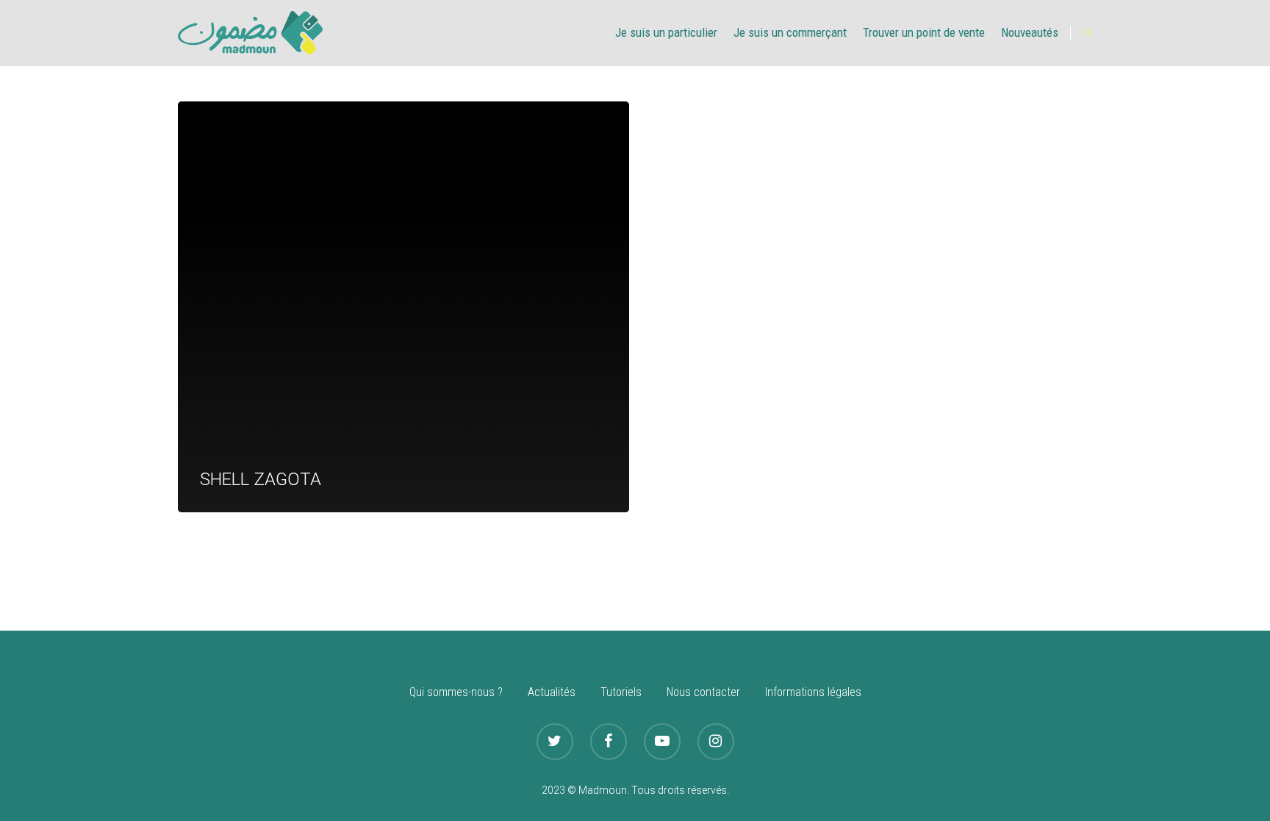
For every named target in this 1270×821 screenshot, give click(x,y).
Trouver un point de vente (924, 32)
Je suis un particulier (666, 32)
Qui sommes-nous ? (456, 692)
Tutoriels (621, 692)
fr (1087, 33)
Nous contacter (703, 692)
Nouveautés (1029, 32)
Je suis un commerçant (790, 32)
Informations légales (813, 692)
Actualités (551, 692)
